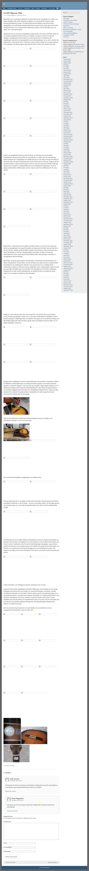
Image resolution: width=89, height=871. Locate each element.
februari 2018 (67, 195)
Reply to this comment (10, 791)
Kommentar (7, 821)
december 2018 (68, 178)
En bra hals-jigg (68, 31)
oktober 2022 (67, 96)
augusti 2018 (67, 185)
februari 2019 (67, 174)
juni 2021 (66, 123)
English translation (53, 862)
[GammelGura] (4, 4)
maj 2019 (66, 169)
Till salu (52, 8)
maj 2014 (66, 275)
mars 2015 (67, 257)
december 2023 (68, 79)
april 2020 (66, 149)
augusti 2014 (67, 270)
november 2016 (68, 220)
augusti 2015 (67, 248)
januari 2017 (67, 217)
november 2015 (68, 242)
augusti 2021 (67, 119)
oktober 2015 (67, 244)
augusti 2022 (67, 99)
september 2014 (68, 268)
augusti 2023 (67, 85)
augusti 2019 (67, 163)
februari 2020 (67, 152)
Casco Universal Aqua (24, 420)
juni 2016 (66, 229)
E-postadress (7, 847)
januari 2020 (67, 154)
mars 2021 (67, 129)
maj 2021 (66, 125)
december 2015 (68, 240)
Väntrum (27, 8)
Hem (4, 8)
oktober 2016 (67, 222)
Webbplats (6, 851)
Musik (38, 8)
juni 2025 (66, 66)
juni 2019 (66, 167)
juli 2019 (66, 165)
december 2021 (68, 112)
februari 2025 (67, 70)
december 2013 (68, 284)
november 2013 (68, 286)
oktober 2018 (67, 182)
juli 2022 (66, 101)
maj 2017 (66, 209)
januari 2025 (67, 72)
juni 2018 (66, 189)
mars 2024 (67, 77)
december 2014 (68, 262)
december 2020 (68, 134)
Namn (5, 843)
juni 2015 (66, 251)
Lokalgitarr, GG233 (69, 35)
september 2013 (68, 290)
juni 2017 (66, 207)
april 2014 (66, 277)
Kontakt (44, 8)
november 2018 (68, 180)
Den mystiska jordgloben (70, 33)
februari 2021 (67, 130)
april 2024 (66, 75)
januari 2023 (67, 92)
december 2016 (68, 218)
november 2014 (68, 264)
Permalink (12, 765)
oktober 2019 (67, 160)
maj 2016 (66, 231)
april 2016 (66, 233)
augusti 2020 (67, 141)
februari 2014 (67, 281)
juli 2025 (66, 64)
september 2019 (68, 162)
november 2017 (68, 198)
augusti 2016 (67, 226)
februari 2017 (67, 215)
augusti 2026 (67, 59)
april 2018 (66, 191)
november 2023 (68, 81)
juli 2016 (66, 228)
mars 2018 (67, 193)
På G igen (66, 18)
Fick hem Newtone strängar (71, 24)
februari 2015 (67, 259)
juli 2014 (66, 272)
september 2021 (68, 118)
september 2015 (68, 246)
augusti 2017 (67, 204)
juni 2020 (66, 145)
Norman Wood (80, 44)
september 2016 (68, 224)
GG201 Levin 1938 (10, 862)
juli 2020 (66, 143)
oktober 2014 (67, 266)
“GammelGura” (12, 8)
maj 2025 (66, 68)
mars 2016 (67, 235)
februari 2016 (67, 237)
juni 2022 (66, 103)
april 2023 (66, 88)
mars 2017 (67, 213)
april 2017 (66, 211)
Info (33, 8)
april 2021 (66, 127)
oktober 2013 (67, 288)
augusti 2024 (67, 74)
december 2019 (68, 156)
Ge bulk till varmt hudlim (70, 20)
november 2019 (68, 158)
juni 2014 (66, 273)
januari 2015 (67, 261)
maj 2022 (66, 105)
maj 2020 (66, 147)
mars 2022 (67, 107)
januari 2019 (67, 176)
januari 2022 (67, 110)
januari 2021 (67, 132)
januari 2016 (67, 239)
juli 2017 (66, 206)
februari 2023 (67, 90)
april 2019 (66, 171)
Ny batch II (67, 25)
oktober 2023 (67, 83)
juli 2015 (66, 250)
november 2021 (68, 114)
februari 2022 (67, 108)
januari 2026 (67, 61)
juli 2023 (66, 86)
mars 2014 (67, 279)
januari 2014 (67, 283)
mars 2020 (67, 151)
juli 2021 (66, 121)
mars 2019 (67, 173)
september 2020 (68, 140)
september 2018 (68, 184)
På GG (20, 8)
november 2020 (68, 136)
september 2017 (68, 202)
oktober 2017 (67, 200)
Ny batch (66, 36)
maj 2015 (66, 253)
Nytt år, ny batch (68, 22)
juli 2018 (66, 187)
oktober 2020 (67, 138)
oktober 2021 (67, 116)
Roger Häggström (12, 15)
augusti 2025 (67, 63)
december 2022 (68, 94)
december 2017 (68, 196)
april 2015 (66, 255)
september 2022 (68, 97)
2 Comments (6, 765)
